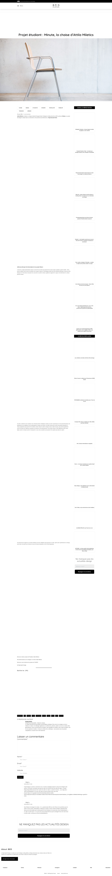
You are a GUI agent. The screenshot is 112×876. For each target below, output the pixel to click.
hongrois (38, 116)
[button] (20, 5)
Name (19, 757)
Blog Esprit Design (22, 665)
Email (19, 763)
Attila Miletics (36, 656)
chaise (23, 117)
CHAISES (36, 662)
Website (20, 770)
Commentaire (22, 739)
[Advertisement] (56, 22)
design (19, 117)
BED (57, 116)
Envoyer (20, 777)
